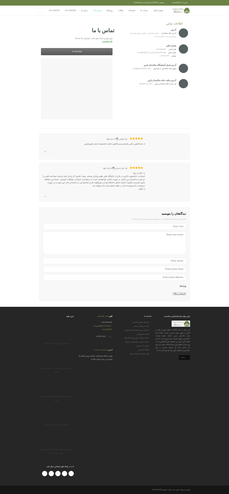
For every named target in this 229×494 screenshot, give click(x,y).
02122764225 (106, 326)
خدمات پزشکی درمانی (141, 326)
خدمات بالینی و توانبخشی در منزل (137, 342)
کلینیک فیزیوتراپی (142, 334)
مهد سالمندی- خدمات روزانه (139, 353)
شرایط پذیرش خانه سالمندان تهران (56, 343)
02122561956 (77, 51)
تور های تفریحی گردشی (140, 322)
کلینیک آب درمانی (142, 346)
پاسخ (45, 151)
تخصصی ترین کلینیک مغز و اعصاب (136, 330)
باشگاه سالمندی (143, 349)
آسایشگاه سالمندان (101, 350)
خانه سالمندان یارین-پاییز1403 (56, 424)
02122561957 (107, 329)
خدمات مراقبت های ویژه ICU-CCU (136, 338)
